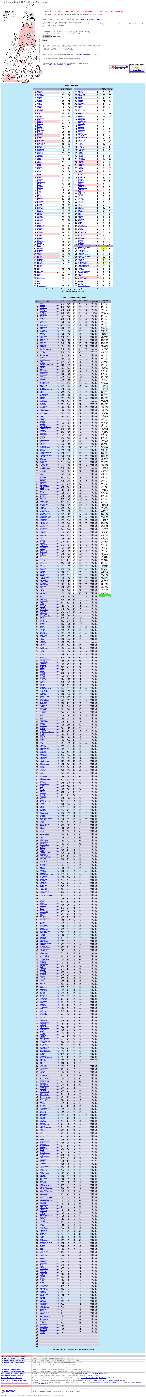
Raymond (81, 162)
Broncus (42, 1130)
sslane (42, 358)
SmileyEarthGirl (44, 1141)
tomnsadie (43, 561)
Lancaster (40, 263)
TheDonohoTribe (44, 949)
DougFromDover (44, 748)
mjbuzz (42, 727)
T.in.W (41, 744)
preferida (42, 595)
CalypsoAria (43, 889)
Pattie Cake (43, 803)
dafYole (42, 903)
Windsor (80, 241)
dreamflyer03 (43, 1287)
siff (41, 1325)
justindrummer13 (44, 1199)
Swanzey (80, 207)
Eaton (39, 185)
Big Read (42, 363)
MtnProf (42, 909)
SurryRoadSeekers (45, 452)
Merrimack (81, 101)
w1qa (41, 1249)
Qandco (42, 1184)
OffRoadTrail (43, 1233)
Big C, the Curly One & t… (47, 732)
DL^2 (41, 1096)
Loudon (39, 280)
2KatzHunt (43, 858)
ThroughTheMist (44, 647)
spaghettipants (44, 528)
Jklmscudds (43, 1001)
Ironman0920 (43, 1263)
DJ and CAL (43, 666)
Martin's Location (83, 272)
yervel (41, 1142)
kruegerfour (43, 346)
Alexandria (40, 94)
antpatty (42, 785)
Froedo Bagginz (44, 501)
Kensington (40, 259)
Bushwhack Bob (44, 382)
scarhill (42, 604)
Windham (80, 240)
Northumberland (82, 137)
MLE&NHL (43, 449)
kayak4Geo (43, 1059)
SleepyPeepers (44, 861)
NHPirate (42, 403)
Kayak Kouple (44, 581)
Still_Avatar (43, 919)
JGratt (41, 717)
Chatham (40, 146)
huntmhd (42, 1034)
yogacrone (43, 793)
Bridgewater (40, 130)
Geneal (42, 1162)
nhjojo (41, 773)
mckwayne (43, 681)
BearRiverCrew (44, 522)
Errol (38, 194)
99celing (42, 572)
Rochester (81, 167)
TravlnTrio (42, 450)
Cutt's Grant (81, 257)
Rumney (80, 171)
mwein (41, 787)
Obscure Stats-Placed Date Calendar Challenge (106, 1380)
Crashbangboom (44, 1022)
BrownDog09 (43, 622)
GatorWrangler (44, 648)
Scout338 (42, 532)
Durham (39, 180)
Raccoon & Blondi (45, 534)
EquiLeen (42, 437)
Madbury (80, 91)
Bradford (39, 127)
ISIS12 (41, 915)
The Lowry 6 (43, 412)
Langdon (39, 266)
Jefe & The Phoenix (45, 427)
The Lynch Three (44, 845)
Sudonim (42, 571)
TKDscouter (43, 683)
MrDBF (42, 556)
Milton (79, 107)
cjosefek (42, 1318)
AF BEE (42, 630)
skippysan (43, 1011)
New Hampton (82, 121)
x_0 (41, 638)
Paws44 (42, 391)
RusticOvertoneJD (45, 779)
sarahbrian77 (43, 553)
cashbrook (43, 1144)
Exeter (39, 195)
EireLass (42, 443)
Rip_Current (43, 1230)
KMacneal (42, 1123)
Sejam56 (42, 736)
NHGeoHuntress (44, 1086)
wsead (41, 1019)
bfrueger (42, 1010)
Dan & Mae (43, 741)
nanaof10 (42, 794)
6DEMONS (43, 937)
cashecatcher (44, 494)
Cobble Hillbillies (44, 761)
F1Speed (42, 815)
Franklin (39, 203)
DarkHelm (42, 940)
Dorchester (40, 173)
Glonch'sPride (44, 372)
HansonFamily (44, 593)
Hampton (40, 226)
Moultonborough (82, 112)
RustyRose (43, 1023)
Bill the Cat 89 (44, 325)
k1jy (41, 491)
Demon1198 (43, 1206)
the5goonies (43, 958)
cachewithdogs (44, 1289)
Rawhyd (42, 763)
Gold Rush (43, 1060)
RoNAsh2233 (43, 987)
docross (42, 312)
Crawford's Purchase (84, 256)
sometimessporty (45, 918)
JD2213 (42, 1093)
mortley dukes (44, 751)
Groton (39, 223)
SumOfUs (42, 739)
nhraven (42, 445)
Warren (80, 223)
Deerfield (40, 168)
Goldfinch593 (43, 989)
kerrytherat (43, 404)
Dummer (39, 177)
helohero (42, 849)
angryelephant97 (44, 1303)
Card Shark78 (44, 1255)
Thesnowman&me (45, 947)
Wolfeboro (81, 243)
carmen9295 (43, 946)
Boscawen (40, 124)
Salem (80, 174)
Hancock (39, 229)
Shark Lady (43, 712)
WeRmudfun (43, 702)
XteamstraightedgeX (45, 410)
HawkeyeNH (43, 552)
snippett (42, 863)
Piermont (80, 150)
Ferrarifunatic (43, 1304)
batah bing (43, 1147)
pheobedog (43, 796)
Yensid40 (42, 1231)
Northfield (81, 136)
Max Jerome (43, 323)
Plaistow (80, 156)
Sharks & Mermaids (45, 516)
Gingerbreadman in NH (46, 874)
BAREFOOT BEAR (45, 931)
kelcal (41, 718)
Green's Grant (82, 263)
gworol (42, 537)
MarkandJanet (44, 929)
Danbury (39, 165)
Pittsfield (80, 153)
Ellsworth (40, 188)
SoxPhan (42, 760)
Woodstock (81, 244)
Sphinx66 (42, 1227)
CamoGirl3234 (44, 855)
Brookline (40, 134)
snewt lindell (43, 776)
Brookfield (40, 133)
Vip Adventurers (44, 577)
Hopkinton (40, 250)
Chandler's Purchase (84, 254)
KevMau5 (42, 714)
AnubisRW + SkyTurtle (46, 1242)
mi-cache (42, 330)
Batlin (41, 749)
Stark (79, 191)
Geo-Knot (42, 480)
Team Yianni (43, 315)
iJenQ (41, 1179)
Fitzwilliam (40, 198)
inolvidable (43, 1080)
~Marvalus (43, 547)
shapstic (42, 685)
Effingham (40, 186)
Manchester (81, 94)
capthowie (42, 1109)
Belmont (39, 116)
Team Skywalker (44, 320)
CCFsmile (42, 1105)
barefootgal (43, 508)
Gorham (39, 213)
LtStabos (42, 1160)
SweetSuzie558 (44, 1007)
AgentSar (42, 1016)
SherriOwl (42, 373)
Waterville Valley (82, 226)
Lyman (39, 281)
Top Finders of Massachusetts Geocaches (13, 1360)
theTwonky (43, 816)
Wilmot (80, 235)
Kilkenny (80, 268)
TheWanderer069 (44, 1307)
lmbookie (42, 436)
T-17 (41, 788)
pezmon (42, 1077)
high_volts (43, 1111)
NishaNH (42, 1234)
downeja (42, 821)
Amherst (39, 100)
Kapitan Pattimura (45, 1153)
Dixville (80, 260)
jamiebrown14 (44, 1319)
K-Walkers (43, 1035)
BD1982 (42, 996)
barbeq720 (43, 1322)
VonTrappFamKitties (45, 1185)
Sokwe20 (42, 602)
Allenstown (40, 95)
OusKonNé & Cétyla (45, 1051)
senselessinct (44, 1260)
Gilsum (39, 210)
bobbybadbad (43, 1014)
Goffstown (40, 211)
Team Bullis (43, 314)
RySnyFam (43, 1176)
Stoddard (80, 194)
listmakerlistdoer (44, 824)
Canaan (39, 137)
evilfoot (42, 340)
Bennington (40, 118)
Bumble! (42, 476)
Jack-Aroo (43, 709)
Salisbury (80, 176)
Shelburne (81, 185)
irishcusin (42, 636)
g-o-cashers (43, 871)
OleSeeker (43, 395)
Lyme (39, 283)
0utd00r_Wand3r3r (45, 1135)
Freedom (39, 204)
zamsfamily (43, 1203)
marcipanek (43, 711)
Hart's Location (41, 234)
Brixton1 (42, 1126)
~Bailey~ (42, 351)
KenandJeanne (44, 428)
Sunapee (80, 203)
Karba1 (42, 1150)
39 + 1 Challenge (88, 1375)
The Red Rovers (44, 1294)
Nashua (80, 113)
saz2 (41, 1063)
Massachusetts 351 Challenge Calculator (13, 1373)
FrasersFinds (43, 503)
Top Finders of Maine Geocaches (10, 1367)
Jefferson (40, 256)
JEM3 (41, 303)
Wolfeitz (42, 822)
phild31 (42, 620)
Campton (40, 136)
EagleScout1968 (44, 959)
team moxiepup (44, 964)
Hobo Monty (43, 694)
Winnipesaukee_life (45, 857)
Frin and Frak (43, 1087)
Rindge (80, 165)
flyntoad (42, 982)
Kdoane (42, 419)
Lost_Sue (42, 1333)
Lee (38, 269)
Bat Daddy (43, 1288)
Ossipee (80, 144)
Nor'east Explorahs (45, 1127)
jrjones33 (42, 877)
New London (81, 124)
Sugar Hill (81, 200)
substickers (43, 433)
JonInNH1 (42, 782)
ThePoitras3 (43, 1026)
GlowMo (42, 1102)
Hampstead (40, 225)
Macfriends (43, 938)
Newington (81, 128)
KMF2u (42, 1267)
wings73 (42, 1054)
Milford (80, 106)
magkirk (42, 1212)
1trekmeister (43, 550)
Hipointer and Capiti (45, 415)
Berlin (39, 121)
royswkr (42, 598)
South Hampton (82, 188)
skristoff (42, 654)
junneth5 (42, 672)
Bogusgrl (42, 758)
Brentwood (40, 128)
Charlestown (40, 144)
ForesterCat (43, 833)
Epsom (39, 192)
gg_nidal (42, 400)
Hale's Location (82, 266)
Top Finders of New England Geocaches (12, 1371)
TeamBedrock (44, 813)
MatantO (42, 799)
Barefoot (42, 965)
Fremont (39, 205)
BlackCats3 (43, 961)
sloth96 (42, 392)
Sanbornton (81, 177)
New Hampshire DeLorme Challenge (107, 1382)
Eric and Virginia (44, 1173)
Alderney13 (43, 1237)
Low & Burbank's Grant (84, 271)
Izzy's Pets (43, 345)
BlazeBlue (42, 651)
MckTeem (42, 623)
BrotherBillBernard (45, 659)
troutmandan (43, 888)
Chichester (40, 150)
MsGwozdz (43, 535)
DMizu (41, 589)
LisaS (41, 967)
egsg (41, 986)
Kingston (39, 260)
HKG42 (42, 697)
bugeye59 (42, 921)
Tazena (42, 1282)
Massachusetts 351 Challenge (93, 1373)
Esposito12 (43, 1163)
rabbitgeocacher (44, 1156)
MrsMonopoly (43, 1330)
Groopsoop (43, 1202)
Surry (79, 204)
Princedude (43, 608)
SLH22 (42, 416)
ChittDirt (42, 870)
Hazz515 (42, 807)
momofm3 (42, 421)
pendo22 (42, 1104)
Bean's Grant (82, 250)
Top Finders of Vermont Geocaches (11, 1365)
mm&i (41, 907)
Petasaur (42, 1221)
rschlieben (43, 1121)
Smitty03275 (43, 505)
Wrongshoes (43, 990)
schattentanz (43, 1159)
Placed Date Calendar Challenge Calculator (13, 1380)
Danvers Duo (43, 769)
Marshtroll (42, 843)
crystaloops (43, 1254)
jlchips (41, 1239)
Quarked (42, 983)
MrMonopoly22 (44, 1328)
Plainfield (80, 155)
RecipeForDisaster (45, 852)
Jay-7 (41, 778)
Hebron (39, 237)
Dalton (39, 164)
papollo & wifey (44, 580)
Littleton (39, 277)
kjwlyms (42, 367)
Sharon (80, 183)
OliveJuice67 (43, 1211)
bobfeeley (42, 422)
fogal (41, 562)
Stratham (80, 198)
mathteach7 (43, 1112)
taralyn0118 (43, 665)
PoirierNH (42, 970)
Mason (80, 98)
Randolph (80, 161)
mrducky (42, 828)
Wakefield (81, 219)
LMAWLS (42, 1291)
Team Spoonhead (44, 1038)
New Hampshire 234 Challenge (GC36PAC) (88, 19)
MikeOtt (42, 839)
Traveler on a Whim (45, 1078)
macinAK (42, 880)
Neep (41, 442)
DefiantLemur (43, 1148)
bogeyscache (43, 485)
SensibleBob (43, 950)
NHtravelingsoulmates (46, 1057)
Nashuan (42, 669)
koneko (42, 723)
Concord (39, 158)
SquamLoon (43, 882)
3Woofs (42, 559)
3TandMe (42, 317)
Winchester (81, 238)
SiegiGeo (42, 334)
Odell (79, 275)
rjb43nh (42, 348)
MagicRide (43, 497)
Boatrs (42, 626)
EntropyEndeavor (45, 1166)
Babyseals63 (43, 1261)
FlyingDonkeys (44, 904)
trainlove (42, 641)
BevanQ (42, 772)
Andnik (42, 1218)
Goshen (39, 214)
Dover (39, 174)
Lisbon (39, 274)
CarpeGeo (42, 424)
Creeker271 (43, 1117)
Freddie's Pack (44, 842)
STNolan (42, 1154)
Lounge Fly (43, 1220)
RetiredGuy (43, 810)
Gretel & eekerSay (45, 956)
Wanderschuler (44, 1205)
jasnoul (42, 1310)
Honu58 (42, 1295)
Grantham (40, 217)
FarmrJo (42, 418)
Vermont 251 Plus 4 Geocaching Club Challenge (94, 1378)
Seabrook (81, 182)
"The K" (42, 1120)
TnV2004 (42, 1043)
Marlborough (81, 95)
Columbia (40, 156)
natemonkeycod (44, 1312)
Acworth (39, 91)
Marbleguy (43, 459)
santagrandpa (44, 558)
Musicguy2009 (44, 840)
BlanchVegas (43, 1107)
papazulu (42, 898)
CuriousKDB (43, 465)
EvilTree (42, 977)
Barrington (40, 110)
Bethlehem (40, 122)
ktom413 (42, 677)
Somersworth (82, 186)
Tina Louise (43, 738)
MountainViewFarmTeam (47, 389)
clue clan (42, 474)
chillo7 (41, 1270)
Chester (39, 147)
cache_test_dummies (46, 895)
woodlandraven (44, 1193)
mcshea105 (43, 431)
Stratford (80, 197)
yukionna (42, 305)
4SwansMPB (43, 754)
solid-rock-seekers (45, 513)
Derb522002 (43, 757)
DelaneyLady (43, 1048)
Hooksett (40, 248)
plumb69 (42, 660)
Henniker (40, 238)
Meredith (80, 100)
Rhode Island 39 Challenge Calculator (12, 1375)
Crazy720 (42, 1321)
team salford (43, 311)
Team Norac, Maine (45, 447)
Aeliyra (42, 1315)
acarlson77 (43, 1025)
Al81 (41, 565)
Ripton (41, 1157)
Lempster (40, 271)
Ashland (39, 104)
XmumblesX (43, 797)
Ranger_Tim (43, 879)
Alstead (39, 97)
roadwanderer (44, 926)
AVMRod (42, 578)
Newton (80, 133)
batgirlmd (42, 678)
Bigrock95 (43, 498)
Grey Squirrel (43, 726)
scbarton (42, 952)
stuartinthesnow (44, 1081)
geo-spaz (42, 767)
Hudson (39, 252)
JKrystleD (42, 619)
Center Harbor (41, 143)
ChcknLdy (42, 650)
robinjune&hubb (44, 440)
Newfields (81, 127)
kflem (41, 1132)
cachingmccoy (44, 1187)
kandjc (42, 1032)
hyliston (42, 980)
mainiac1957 (43, 690)
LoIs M (41, 1300)
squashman (43, 906)
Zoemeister (43, 642)
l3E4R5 (42, 901)
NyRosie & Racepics (45, 486)
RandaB (42, 1313)
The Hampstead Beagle (46, 364)
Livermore (81, 269)
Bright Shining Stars (45, 616)
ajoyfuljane (43, 605)
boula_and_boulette (45, 653)
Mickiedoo (42, 848)
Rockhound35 (44, 601)
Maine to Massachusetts (47, 802)
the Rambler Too (44, 511)
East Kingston (41, 182)
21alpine (42, 538)
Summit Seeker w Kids (46, 455)
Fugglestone (43, 336)
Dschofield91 (43, 703)
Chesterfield (40, 149)
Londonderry (41, 278)
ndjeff (41, 812)
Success (80, 281)
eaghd (41, 781)
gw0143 (42, 806)
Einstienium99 (44, 1285)
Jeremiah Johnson (45, 360)
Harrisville (40, 232)
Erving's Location (83, 262)
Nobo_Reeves (44, 1194)
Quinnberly (43, 1013)
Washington (81, 225)
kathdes (42, 671)
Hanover (39, 231)
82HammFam (43, 564)
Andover (39, 101)
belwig (41, 1008)
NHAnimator (43, 461)
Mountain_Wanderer (45, 349)
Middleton (81, 103)
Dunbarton (40, 179)
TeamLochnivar (44, 941)
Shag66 (42, 639)
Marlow (80, 97)
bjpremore (43, 913)
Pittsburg (80, 152)
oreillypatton (43, 1170)
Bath (38, 113)
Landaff (39, 265)
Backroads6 (43, 519)
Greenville (40, 222)
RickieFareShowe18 (45, 688)
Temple (80, 210)
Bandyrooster (44, 327)
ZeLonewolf (43, 1243)
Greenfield (40, 219)
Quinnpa (42, 575)
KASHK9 (42, 729)
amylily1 (42, 529)
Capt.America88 (44, 1092)
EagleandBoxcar (44, 784)
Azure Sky (43, 854)
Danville (39, 167)
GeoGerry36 (43, 385)
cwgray (42, 483)
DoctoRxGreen (44, 860)
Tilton (79, 213)
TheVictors (43, 555)
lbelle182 (42, 684)
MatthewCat (43, 720)
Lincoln (39, 272)
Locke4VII (42, 922)
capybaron (43, 473)
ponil (41, 343)
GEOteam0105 (44, 1138)
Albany (39, 92)
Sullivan (80, 201)
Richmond (81, 164)
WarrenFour (43, 999)
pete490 (42, 830)
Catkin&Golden (44, 932)
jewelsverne (43, 752)
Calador (42, 706)
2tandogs (42, 724)
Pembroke (81, 147)
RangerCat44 (43, 1209)
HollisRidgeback (44, 489)
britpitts (42, 318)
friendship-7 (43, 968)
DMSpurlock (43, 434)
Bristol (39, 131)
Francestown (41, 200)
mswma (42, 1165)
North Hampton (82, 134)
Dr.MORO (42, 1037)
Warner (80, 222)
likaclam (42, 333)
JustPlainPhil (43, 680)
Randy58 (42, 745)
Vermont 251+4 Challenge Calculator (11, 1378)
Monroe (80, 109)
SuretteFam (43, 592)
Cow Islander (43, 699)
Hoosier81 (43, 656)
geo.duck (42, 541)
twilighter (77, 58)
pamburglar (43, 1083)
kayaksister (43, 1182)
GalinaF (42, 488)
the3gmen (42, 934)
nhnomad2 (43, 746)
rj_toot (41, 1266)
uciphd (42, 1031)
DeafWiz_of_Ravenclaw (46, 1191)
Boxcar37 (42, 910)
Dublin (39, 176)
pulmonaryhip (43, 370)
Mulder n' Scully (44, 1095)
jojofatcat (42, 540)
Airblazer (42, 935)
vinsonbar (42, 1069)
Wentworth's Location (84, 286)
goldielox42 (43, 379)
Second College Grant (84, 280)
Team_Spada (43, 1190)
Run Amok (43, 1301)
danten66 (42, 979)
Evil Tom (42, 668)
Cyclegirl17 (43, 1217)
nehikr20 (42, 809)
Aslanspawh (43, 613)
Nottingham (81, 140)
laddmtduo (43, 583)
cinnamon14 (43, 331)
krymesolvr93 (44, 953)
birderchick (43, 479)
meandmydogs (44, 384)
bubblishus (43, 974)
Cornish (39, 161)
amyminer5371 (44, 1075)
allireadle (42, 1298)
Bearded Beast (44, 1327)
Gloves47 (42, 607)
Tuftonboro (81, 216)
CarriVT (42, 439)
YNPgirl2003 (43, 998)
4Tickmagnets (44, 721)
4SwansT (42, 846)
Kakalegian (43, 663)
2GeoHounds (43, 308)
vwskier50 (43, 1071)
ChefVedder (43, 1090)
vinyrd (41, 587)
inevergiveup (43, 955)
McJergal (42, 1297)
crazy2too (42, 1004)
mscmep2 (42, 1115)
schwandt (42, 1053)
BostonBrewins (44, 599)
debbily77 (42, 985)
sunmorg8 (42, 492)
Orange (80, 142)
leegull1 (42, 805)
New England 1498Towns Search (11, 1391)
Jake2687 (42, 883)
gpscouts (42, 430)
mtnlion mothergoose (46, 1041)
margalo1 (42, 1151)
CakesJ (42, 617)
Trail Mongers (43, 633)
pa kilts (42, 1246)
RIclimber (42, 1175)
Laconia (39, 262)
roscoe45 (42, 866)
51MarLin (42, 790)
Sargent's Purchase (83, 278)
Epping (39, 191)
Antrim (39, 103)
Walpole (80, 220)
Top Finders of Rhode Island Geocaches (12, 1362)
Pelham (80, 146)
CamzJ (42, 590)
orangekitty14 (44, 1240)
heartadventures (44, 1251)
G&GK (41, 1264)
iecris (41, 1284)
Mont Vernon (81, 110)
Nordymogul (43, 708)
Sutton (80, 205)
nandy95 (42, 337)
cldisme (42, 1278)
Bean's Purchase (83, 252)
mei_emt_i (43, 482)
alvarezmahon (44, 413)
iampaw (42, 657)
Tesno (41, 715)
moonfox (42, 892)
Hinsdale (39, 243)
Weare (80, 228)
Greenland (40, 220)
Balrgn (42, 328)
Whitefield (81, 234)
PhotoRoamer (44, 1065)
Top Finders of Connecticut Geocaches (12, 1369)
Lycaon (42, 1136)
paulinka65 (43, 1005)
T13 (41, 827)
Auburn (39, 107)
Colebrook (40, 155)
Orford (80, 143)
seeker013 (43, 568)
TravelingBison (44, 1269)
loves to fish (43, 885)
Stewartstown (82, 192)
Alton (38, 98)
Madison (80, 92)
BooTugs (42, 1275)
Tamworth (81, 208)
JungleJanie (43, 470)
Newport (80, 131)
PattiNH (42, 386)
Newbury (80, 125)
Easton (39, 183)
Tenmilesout (43, 995)
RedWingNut (43, 1273)
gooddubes (43, 477)
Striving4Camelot (45, 1108)
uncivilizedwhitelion (45, 943)
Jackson (39, 253)
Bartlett (39, 112)
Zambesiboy (43, 401)
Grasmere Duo (44, 355)
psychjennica (43, 566)
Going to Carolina (44, 1028)
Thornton (80, 211)
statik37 (42, 1074)
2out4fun (42, 549)
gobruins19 (43, 1101)
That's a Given (44, 610)
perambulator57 (44, 394)
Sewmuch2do (43, 614)
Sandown (80, 179)
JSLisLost (42, 632)
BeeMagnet (43, 873)
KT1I (41, 1062)
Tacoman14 (43, 1181)
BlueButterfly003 (44, 1196)
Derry (39, 171)
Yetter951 (42, 836)
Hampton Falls (41, 228)
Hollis (39, 246)
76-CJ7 (42, 309)
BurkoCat (42, 644)
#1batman (42, 352)
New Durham (81, 119)
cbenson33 (43, 471)
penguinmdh (43, 1324)
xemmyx (42, 407)
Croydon (39, 162)
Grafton (39, 216)
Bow (38, 125)
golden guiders (44, 691)
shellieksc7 (43, 1118)
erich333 (42, 687)
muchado (42, 627)
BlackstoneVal (44, 546)
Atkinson (39, 106)
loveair (42, 1224)
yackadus (42, 992)
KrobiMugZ (43, 730)
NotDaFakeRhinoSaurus (46, 1200)
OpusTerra (43, 825)
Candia (39, 139)
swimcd (42, 1139)
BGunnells (43, 467)
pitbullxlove (43, 409)
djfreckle (42, 976)
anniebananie (43, 375)
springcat (42, 354)
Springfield (81, 189)
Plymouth (80, 158)
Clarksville (40, 153)
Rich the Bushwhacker (46, 1188)
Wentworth (81, 231)
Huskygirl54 (43, 586)
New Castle (81, 118)
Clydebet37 (43, 388)
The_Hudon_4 (44, 574)
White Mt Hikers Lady (46, 818)
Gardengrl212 (43, 523)
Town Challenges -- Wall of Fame (10, 1388)
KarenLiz (42, 456)
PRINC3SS (43, 321)
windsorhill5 (43, 897)
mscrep (42, 625)
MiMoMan (42, 397)
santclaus (42, 770)
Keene (39, 257)
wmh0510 (42, 1258)
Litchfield (40, 275)
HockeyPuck (43, 635)
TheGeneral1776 (44, 1124)
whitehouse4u (44, 339)
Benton (39, 119)
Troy (79, 214)
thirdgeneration (44, 464)
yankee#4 (42, 733)
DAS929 (42, 1226)
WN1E (41, 775)
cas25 (41, 458)
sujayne (42, 800)
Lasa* (41, 500)
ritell (41, 381)
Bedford (39, 115)
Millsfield (80, 274)
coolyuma (42, 1279)
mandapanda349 (44, 700)
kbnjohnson (43, 971)
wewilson (42, 867)
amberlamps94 (44, 705)
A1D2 (41, 837)
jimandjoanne (43, 514)
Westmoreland (82, 232)
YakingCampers (44, 1050)
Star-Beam (43, 629)
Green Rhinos (43, 1178)
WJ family (42, 1245)
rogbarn (42, 1248)
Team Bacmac (44, 1114)
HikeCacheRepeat (45, 517)
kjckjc (41, 376)
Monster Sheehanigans (46, 1197)
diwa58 (42, 735)
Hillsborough (40, 241)
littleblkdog (43, 916)
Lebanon (39, 268)
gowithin (42, 462)
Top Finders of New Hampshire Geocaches (60, 64)
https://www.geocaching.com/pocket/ (89, 54)
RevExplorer (43, 544)
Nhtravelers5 (43, 342)
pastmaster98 (44, 912)
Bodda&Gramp (44, 1020)
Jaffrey (39, 254)
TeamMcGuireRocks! (46, 1215)
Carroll (39, 142)
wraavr (42, 1167)
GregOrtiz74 (43, 531)
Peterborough (82, 149)
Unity (79, 217)
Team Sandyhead (44, 834)
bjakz (41, 742)
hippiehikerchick (44, 764)
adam (41, 1252)
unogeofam (43, 611)
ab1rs (41, 1129)
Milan (79, 104)
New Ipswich (81, 122)
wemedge (42, 398)
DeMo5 (42, 886)
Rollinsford (81, 168)
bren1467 (42, 1072)
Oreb (41, 369)
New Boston (81, 116)
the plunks (43, 510)
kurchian (42, 693)
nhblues (42, 324)
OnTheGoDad (43, 864)
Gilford (39, 207)
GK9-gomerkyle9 (44, 1145)
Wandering (43, 425)
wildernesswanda (45, 1099)
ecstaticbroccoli (44, 1047)
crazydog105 (43, 1331)
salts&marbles (44, 504)
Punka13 (42, 1017)
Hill (38, 240)
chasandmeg (43, 925)
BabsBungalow (44, 1208)
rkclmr (42, 1002)
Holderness (40, 244)
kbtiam (42, 766)
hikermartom (43, 406)
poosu (41, 645)
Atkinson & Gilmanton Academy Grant (84, 248)
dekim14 (42, 543)
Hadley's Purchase (83, 265)
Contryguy (43, 1306)
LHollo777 (42, 928)
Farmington (40, 197)
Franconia (40, 201)
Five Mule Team (44, 1046)
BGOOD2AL (43, 520)
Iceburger (42, 993)
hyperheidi (43, 378)
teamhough (43, 1089)
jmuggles (42, 900)
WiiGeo (42, 453)
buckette (42, 495)
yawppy (42, 1172)
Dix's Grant (81, 259)
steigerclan (43, 1040)
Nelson (80, 115)
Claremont (40, 152)
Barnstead (40, 109)
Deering (39, 170)
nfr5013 (42, 507)
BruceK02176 (44, 662)
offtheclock (43, 1029)
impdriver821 (43, 1272)
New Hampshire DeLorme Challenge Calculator (14, 1383)
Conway (39, 159)
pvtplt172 (42, 1133)
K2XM (41, 1169)
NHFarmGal (43, 1044)
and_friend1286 (44, 1223)
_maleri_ (42, 831)
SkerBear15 (43, 1292)
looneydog (43, 366)
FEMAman (43, 868)
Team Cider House (45, 1316)
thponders (42, 1276)
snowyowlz (43, 446)
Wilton (80, 237)
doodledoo (43, 819)
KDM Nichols (43, 876)
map (58, 303)
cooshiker (42, 894)
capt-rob (42, 675)
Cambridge (81, 253)
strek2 (41, 361)
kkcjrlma (42, 569)
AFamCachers (44, 1228)
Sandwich (81, 180)
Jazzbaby (42, 944)
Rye (79, 173)
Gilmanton (40, 208)
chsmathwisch (44, 1084)
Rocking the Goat (44, 696)
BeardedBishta (44, 1257)
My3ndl (42, 924)
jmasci (42, 791)
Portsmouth (81, 159)
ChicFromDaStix (44, 891)
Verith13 (42, 1236)
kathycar (42, 357)
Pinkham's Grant (83, 277)
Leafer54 (42, 674)
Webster (80, 229)
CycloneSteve (44, 1068)
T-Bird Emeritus (44, 755)
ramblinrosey (43, 1309)
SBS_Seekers (44, 525)
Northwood (81, 139)
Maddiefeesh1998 (45, 1098)
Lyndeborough (41, 286)
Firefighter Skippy (45, 468)
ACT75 (42, 851)
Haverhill (39, 235)
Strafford (80, 195)
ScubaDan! (43, 962)
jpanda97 (42, 526)
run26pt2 (42, 1214)
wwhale (42, 596)
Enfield (39, 189)
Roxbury (80, 170)
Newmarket (81, 130)
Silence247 (43, 973)
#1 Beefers (43, 1056)
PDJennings (43, 1066)
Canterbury (40, 140)
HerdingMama (44, 584)
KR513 (42, 1281)
